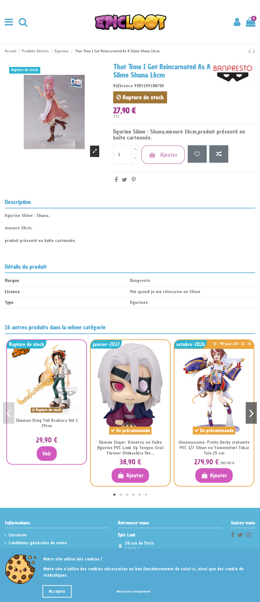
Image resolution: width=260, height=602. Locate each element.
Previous (8, 413)
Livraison (18, 535)
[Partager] (116, 180)
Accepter (57, 591)
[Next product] (254, 51)
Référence (123, 86)
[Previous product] (250, 51)
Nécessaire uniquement (133, 591)
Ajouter (169, 155)
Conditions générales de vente (38, 543)
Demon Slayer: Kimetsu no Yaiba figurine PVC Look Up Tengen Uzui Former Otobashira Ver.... (130, 447)
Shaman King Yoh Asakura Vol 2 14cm (47, 423)
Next (251, 413)
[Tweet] (124, 180)
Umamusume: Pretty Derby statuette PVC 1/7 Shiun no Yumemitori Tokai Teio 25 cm (214, 447)
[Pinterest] (134, 180)
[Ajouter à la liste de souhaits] (197, 154)
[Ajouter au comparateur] (218, 154)
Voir (46, 453)
